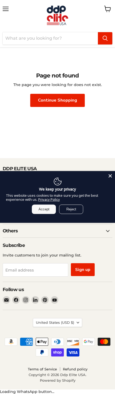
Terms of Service (42, 369)
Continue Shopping (57, 100)
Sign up (82, 270)
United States (55, 322)
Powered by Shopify (57, 380)
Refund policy (75, 369)
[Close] (110, 176)
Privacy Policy (49, 199)
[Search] (105, 38)
